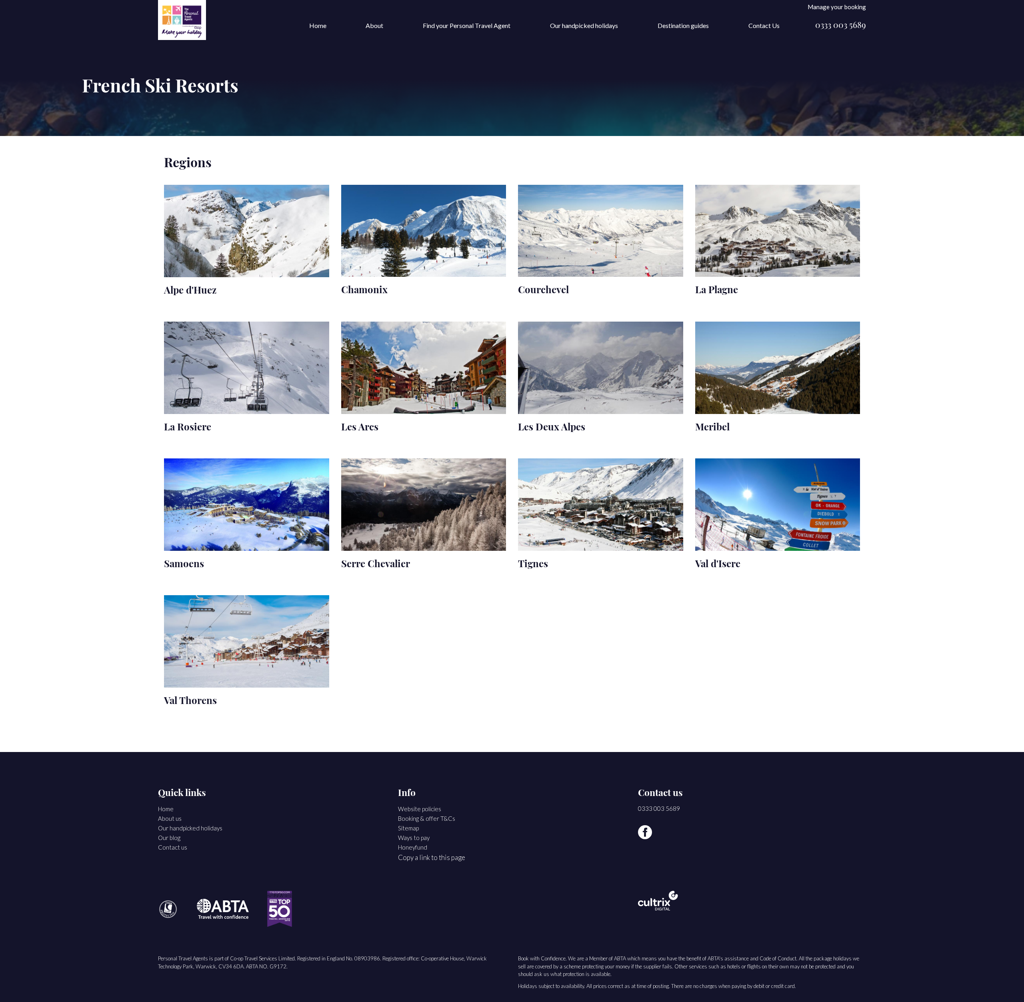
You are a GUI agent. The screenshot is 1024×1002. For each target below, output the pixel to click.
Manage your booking (837, 6)
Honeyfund (412, 847)
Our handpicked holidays (584, 25)
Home (317, 25)
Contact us (172, 847)
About (374, 25)
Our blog (169, 837)
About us (170, 818)
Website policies (419, 808)
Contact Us (764, 25)
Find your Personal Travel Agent (466, 25)
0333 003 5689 (840, 26)
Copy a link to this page (431, 857)
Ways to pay (414, 837)
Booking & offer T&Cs (426, 818)
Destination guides (683, 25)
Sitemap (408, 828)
